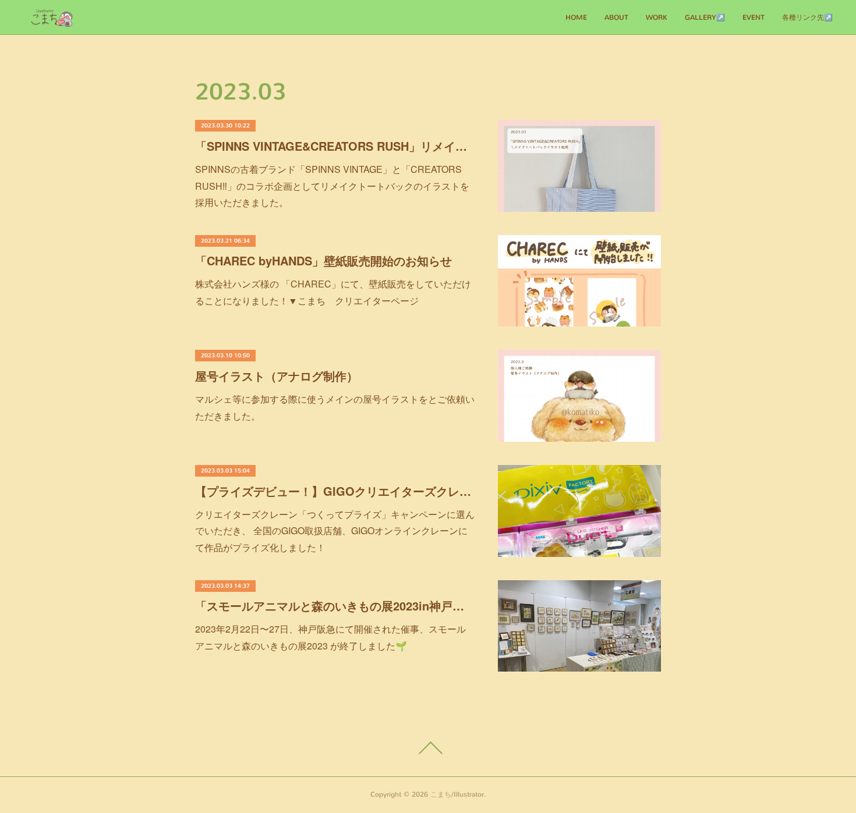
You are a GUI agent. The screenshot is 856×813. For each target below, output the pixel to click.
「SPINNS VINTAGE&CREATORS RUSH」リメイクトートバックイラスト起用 (335, 145)
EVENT (753, 17)
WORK (656, 17)
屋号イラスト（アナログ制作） (276, 375)
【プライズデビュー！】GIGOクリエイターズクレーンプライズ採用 (335, 490)
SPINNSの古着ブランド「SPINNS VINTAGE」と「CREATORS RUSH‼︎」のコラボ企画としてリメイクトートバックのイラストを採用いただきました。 (332, 186)
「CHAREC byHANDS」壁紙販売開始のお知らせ (323, 260)
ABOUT (616, 17)
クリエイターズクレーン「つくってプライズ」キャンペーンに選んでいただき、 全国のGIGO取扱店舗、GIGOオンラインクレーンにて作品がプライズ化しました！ (335, 531)
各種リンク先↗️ (807, 17)
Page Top (428, 747)
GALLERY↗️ (705, 17)
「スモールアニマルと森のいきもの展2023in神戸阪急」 (335, 605)
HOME (576, 17)
